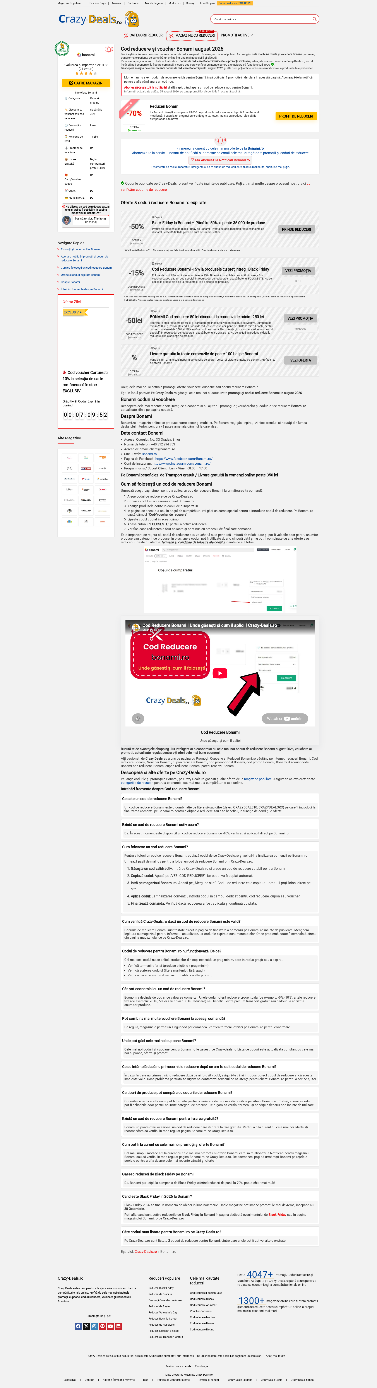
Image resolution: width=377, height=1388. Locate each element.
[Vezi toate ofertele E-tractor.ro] (86, 457)
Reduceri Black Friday (161, 1288)
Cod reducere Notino (202, 1329)
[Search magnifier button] (315, 19)
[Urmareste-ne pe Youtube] (110, 1326)
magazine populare (258, 779)
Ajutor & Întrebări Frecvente (119, 1379)
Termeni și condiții (208, 1379)
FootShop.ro (207, 3)
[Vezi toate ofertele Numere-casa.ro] (69, 468)
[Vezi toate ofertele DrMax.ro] (102, 489)
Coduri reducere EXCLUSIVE (235, 3)
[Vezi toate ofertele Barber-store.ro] (69, 511)
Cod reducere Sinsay (202, 1299)
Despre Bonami (70, 282)
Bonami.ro (149, 454)
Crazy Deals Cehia (271, 1379)
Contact (89, 1379)
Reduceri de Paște (159, 1306)
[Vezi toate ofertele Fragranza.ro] (86, 511)
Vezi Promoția (298, 271)
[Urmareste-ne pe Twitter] (86, 1326)
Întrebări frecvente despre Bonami (82, 289)
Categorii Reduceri (146, 35)
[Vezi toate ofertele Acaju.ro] (102, 521)
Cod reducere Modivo (202, 1317)
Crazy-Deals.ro (146, 1252)
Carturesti (133, 3)
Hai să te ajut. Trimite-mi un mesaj (90, 220)
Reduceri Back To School (163, 1318)
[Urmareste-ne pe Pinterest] (102, 1326)
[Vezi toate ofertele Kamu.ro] (69, 457)
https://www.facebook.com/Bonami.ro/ (183, 459)
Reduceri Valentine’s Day (163, 1312)
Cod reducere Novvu (202, 1323)
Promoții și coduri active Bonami (80, 249)
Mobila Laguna (154, 3)
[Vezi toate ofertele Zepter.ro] (102, 500)
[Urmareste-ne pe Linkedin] (118, 1326)
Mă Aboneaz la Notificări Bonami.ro (222, 160)
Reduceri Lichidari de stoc (163, 1330)
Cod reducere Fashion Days (206, 1292)
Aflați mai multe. (276, 1355)
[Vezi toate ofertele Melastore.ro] (69, 521)
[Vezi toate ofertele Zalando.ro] (86, 489)
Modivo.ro (174, 3)
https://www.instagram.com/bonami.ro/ (182, 464)
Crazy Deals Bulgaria (240, 1379)
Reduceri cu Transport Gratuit (166, 1337)
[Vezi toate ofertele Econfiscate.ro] (69, 479)
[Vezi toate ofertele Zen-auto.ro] (86, 500)
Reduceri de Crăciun (160, 1294)
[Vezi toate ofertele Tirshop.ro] (86, 468)
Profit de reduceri (296, 116)
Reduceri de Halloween (162, 1324)
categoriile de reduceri (137, 783)
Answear (116, 3)
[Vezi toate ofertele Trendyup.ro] (102, 468)
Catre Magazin (88, 83)
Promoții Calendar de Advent (166, 1300)
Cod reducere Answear (203, 1305)
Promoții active (235, 35)
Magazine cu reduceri (195, 34)
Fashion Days (97, 3)
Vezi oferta (300, 360)
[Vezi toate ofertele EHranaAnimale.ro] (86, 521)
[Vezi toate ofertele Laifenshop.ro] (69, 489)
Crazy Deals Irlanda (302, 1379)
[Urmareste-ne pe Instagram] (94, 1326)
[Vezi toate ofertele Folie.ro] (86, 479)
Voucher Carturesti (201, 1311)
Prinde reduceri (296, 229)
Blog (145, 1379)
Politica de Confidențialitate (173, 1379)
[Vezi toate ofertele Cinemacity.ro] (102, 457)
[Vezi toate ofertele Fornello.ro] (102, 479)
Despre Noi (69, 1379)
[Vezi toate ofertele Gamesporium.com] (102, 511)
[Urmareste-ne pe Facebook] (78, 1326)
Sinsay (190, 3)
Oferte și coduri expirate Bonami (80, 274)
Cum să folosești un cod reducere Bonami (86, 267)
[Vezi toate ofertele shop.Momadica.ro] (69, 500)
